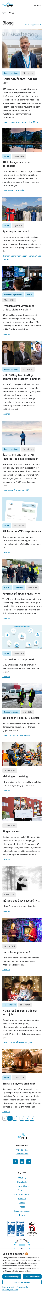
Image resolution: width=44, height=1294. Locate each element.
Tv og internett (10, 1005)
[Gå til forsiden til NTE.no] (22, 1138)
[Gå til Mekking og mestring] (22, 754)
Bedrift (29, 295)
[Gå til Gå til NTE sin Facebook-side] (15, 1161)
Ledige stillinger (22, 1186)
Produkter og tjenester (13, 295)
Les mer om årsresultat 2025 (15, 490)
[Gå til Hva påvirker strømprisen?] (22, 637)
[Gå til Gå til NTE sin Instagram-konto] (22, 1161)
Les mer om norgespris (13, 190)
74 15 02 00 (22, 1150)
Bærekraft (22, 1182)
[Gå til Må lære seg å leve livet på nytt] (22, 878)
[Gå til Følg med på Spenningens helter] (22, 571)
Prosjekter (19, 588)
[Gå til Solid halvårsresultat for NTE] (22, 48)
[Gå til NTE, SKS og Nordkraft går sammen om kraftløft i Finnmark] (22, 353)
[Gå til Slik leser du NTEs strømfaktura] (22, 509)
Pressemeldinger (11, 73)
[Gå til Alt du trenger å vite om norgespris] (22, 140)
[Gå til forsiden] (7, 4)
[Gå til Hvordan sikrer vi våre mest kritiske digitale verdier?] (22, 278)
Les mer (6, 334)
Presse (22, 1207)
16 (22, 1118)
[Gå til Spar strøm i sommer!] (22, 209)
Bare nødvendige (12, 1277)
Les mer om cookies (22, 1282)
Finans (22, 1202)
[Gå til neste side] (32, 1118)
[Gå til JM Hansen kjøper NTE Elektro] (22, 695)
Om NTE (7, 588)
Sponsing (22, 1190)
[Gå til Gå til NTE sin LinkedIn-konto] (28, 1161)
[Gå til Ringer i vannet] (22, 809)
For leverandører (22, 1194)
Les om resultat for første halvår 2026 (20, 122)
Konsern (22, 1198)
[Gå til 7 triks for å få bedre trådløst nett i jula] (22, 988)
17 (27, 1118)
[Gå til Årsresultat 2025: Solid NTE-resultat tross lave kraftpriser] (22, 433)
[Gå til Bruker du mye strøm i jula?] (22, 1061)
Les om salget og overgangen (16, 735)
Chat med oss (22, 1153)
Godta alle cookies (32, 1277)
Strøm (6, 156)
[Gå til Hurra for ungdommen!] (22, 930)
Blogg (22, 1215)
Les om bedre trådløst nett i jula (17, 1042)
